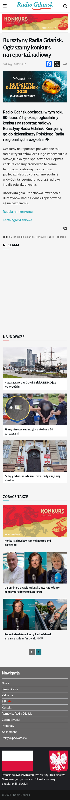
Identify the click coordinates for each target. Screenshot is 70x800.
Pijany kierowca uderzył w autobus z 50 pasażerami (28, 431)
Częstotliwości (11, 719)
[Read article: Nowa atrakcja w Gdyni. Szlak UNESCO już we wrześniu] (35, 365)
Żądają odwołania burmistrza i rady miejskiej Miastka (32, 478)
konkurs (41, 237)
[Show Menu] (5, 6)
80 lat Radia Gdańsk (21, 237)
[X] (57, 64)
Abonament (9, 731)
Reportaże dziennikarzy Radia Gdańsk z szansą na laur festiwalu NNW (28, 636)
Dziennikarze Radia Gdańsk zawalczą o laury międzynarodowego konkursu (31, 590)
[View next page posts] (38, 652)
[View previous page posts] (32, 652)
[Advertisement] (35, 290)
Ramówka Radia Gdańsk (17, 713)
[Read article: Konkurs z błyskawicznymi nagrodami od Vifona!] (35, 523)
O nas (5, 683)
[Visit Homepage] (35, 6)
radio (50, 237)
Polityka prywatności (14, 738)
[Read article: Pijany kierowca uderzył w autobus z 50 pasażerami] (35, 412)
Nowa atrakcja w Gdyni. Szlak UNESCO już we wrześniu (30, 384)
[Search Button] (65, 6)
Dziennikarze (10, 689)
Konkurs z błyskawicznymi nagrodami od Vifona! (27, 543)
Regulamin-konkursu (18, 212)
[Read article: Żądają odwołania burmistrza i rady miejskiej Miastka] (35, 458)
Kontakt (6, 707)
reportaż (61, 237)
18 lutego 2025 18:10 (14, 64)
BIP (4, 701)
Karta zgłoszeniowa (17, 220)
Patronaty (8, 725)
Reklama (7, 695)
